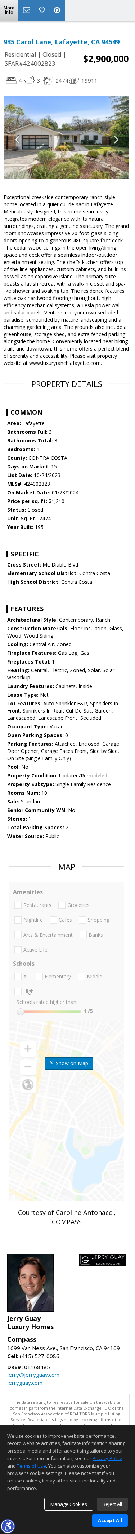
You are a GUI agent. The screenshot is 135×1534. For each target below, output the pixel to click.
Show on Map (71, 1063)
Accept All (110, 1520)
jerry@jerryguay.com (33, 1374)
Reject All (112, 1504)
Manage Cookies (68, 1504)
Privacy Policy (107, 1458)
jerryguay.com (24, 1382)
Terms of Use (31, 1466)
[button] (7, 1526)
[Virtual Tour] (58, 10)
